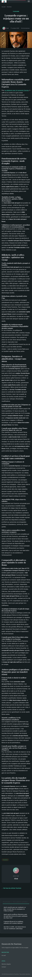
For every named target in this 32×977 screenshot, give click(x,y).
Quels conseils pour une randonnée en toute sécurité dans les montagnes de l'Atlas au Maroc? (15, 909)
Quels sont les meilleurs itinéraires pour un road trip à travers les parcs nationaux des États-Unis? (15, 916)
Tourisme (9, 6)
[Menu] (28, 1)
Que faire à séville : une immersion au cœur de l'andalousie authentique (15, 927)
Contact (4, 967)
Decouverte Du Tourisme (11, 944)
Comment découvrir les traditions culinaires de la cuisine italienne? (13, 922)
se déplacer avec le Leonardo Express (17, 90)
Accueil (3, 6)
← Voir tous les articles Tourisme (11, 888)
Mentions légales (6, 964)
